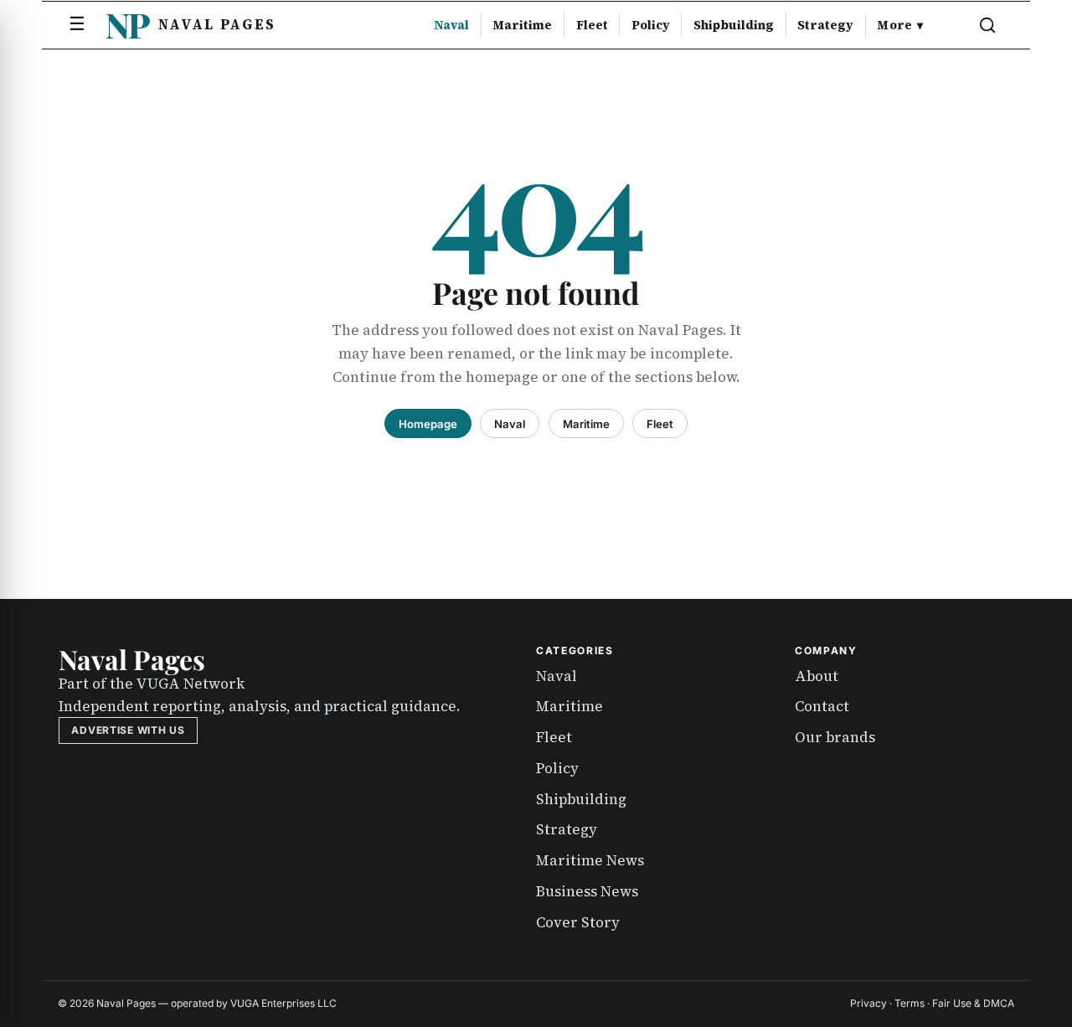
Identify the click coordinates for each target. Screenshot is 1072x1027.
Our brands (835, 737)
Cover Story (578, 922)
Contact (822, 706)
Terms (909, 1003)
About (816, 676)
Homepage (428, 424)
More (900, 25)
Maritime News (590, 860)
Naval (451, 25)
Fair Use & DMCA (973, 1003)
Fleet (592, 25)
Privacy (868, 1003)
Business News (587, 891)
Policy (650, 25)
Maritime (522, 25)
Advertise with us (127, 730)
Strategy (825, 25)
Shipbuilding (733, 25)
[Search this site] (987, 25)
